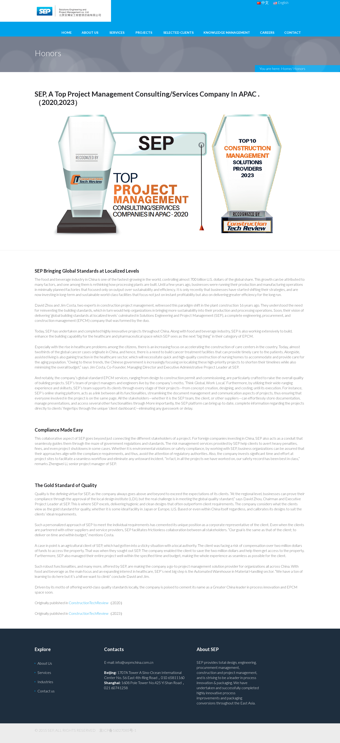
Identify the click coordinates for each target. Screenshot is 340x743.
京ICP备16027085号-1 (117, 730)
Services (116, 32)
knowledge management (227, 32)
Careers (267, 32)
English (282, 2)
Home (67, 32)
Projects (144, 32)
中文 (265, 2)
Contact (292, 32)
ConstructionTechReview (88, 602)
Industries (45, 681)
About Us (90, 32)
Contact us (46, 691)
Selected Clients (178, 32)
